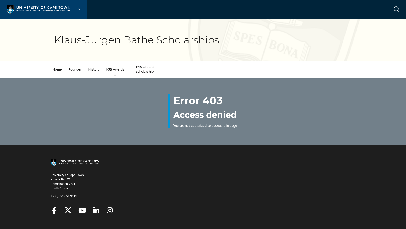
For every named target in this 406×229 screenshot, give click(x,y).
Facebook (54, 210)
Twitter (68, 210)
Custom (110, 210)
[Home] (38, 9)
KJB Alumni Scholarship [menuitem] (145, 69)
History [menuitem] (93, 69)
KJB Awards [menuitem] (115, 69)
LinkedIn (96, 210)
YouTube (82, 210)
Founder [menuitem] (75, 69)
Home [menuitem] (57, 69)
